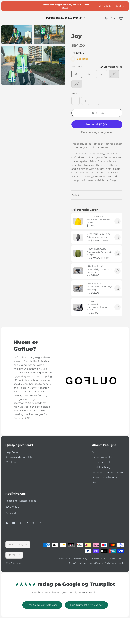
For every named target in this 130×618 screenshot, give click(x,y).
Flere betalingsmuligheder (97, 132)
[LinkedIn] (40, 523)
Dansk (118, 6)
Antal (74, 93)
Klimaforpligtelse (102, 457)
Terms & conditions (77, 563)
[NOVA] (78, 307)
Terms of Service (117, 558)
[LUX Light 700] (78, 288)
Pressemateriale (101, 462)
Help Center (12, 452)
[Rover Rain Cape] (78, 253)
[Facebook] (7, 523)
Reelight (16, 563)
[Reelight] (65, 18)
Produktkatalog (101, 467)
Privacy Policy (64, 558)
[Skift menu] (9, 18)
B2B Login (11, 462)
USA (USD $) (105, 6)
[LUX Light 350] (78, 270)
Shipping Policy (98, 558)
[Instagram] (20, 523)
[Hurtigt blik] (117, 221)
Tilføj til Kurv (96, 112)
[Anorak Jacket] (78, 221)
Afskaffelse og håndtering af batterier (107, 563)
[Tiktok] (27, 523)
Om (94, 452)
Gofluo (80, 52)
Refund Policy (80, 558)
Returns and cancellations (20, 457)
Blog (95, 482)
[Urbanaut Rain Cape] (78, 237)
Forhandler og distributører (108, 472)
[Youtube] (13, 523)
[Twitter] (33, 523)
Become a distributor (104, 477)
